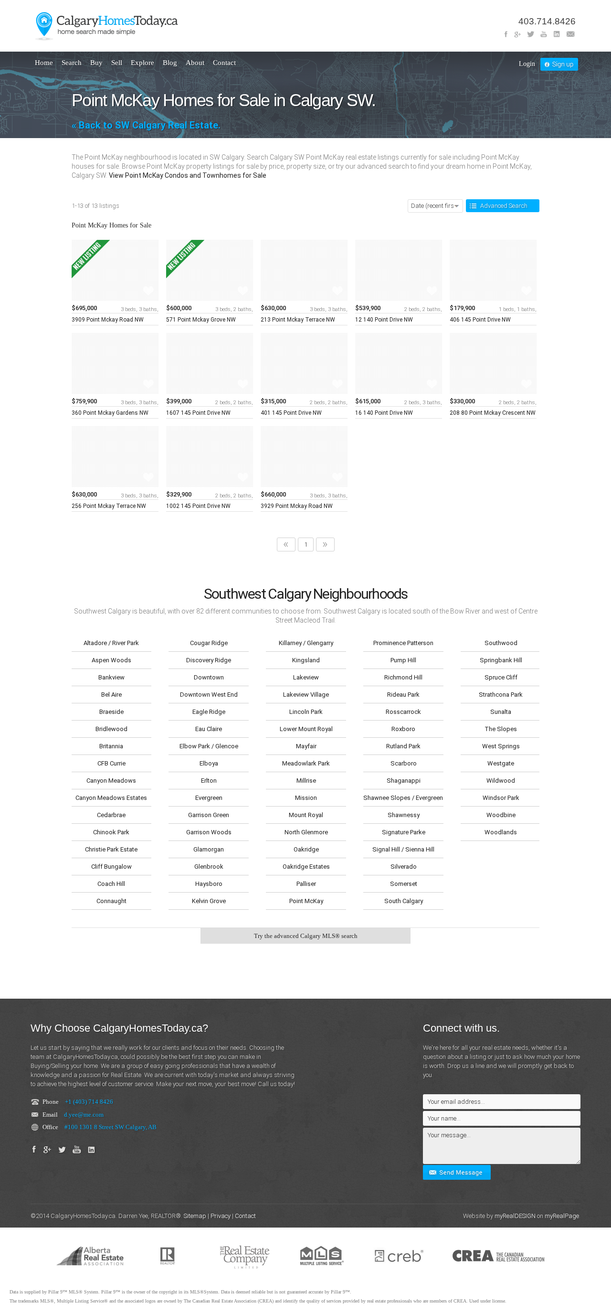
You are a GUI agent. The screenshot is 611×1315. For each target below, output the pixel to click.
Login (527, 63)
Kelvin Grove (209, 901)
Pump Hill (403, 660)
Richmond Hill (403, 677)
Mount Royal (306, 815)
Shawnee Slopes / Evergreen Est (403, 797)
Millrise (306, 780)
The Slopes (501, 729)
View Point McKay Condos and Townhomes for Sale (187, 175)
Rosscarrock (403, 711)
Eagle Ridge (208, 711)
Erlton (209, 780)
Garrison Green (208, 815)
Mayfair (306, 746)
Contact (224, 62)
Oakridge (306, 849)
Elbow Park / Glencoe (208, 746)
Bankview (111, 677)
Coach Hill (111, 883)
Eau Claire (208, 729)
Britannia (111, 746)
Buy (96, 62)
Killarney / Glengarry (306, 643)
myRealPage (562, 1215)
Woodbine (501, 815)
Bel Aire (111, 694)
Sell (116, 62)
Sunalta (500, 711)
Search (72, 62)
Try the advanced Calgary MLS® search (306, 935)
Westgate (500, 763)
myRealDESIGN (515, 1215)
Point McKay (306, 901)
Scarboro (403, 763)
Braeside (111, 711)
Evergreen (208, 797)
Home (44, 62)
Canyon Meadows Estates (111, 797)
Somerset (403, 883)
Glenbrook (208, 866)
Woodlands (501, 832)
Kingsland (306, 660)
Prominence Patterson (403, 643)
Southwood (501, 643)
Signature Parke (403, 832)
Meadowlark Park (306, 763)
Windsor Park (501, 797)
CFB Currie (111, 763)
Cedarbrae (111, 815)
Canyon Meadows (111, 780)
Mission (306, 797)
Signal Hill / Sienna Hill (403, 849)
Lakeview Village (306, 694)
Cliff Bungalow (111, 866)
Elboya (209, 763)
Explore (142, 62)
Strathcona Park (501, 694)
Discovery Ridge (208, 660)
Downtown (209, 677)
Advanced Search (503, 205)
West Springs (501, 746)
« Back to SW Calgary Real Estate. (146, 125)
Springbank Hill (501, 660)
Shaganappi (404, 780)
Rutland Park (403, 746)
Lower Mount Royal (306, 729)
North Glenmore (306, 832)
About (195, 62)
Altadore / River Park (111, 643)
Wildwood (500, 780)
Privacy (221, 1215)
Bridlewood (111, 729)
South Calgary (403, 901)
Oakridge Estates (306, 866)
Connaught (111, 901)
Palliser (306, 883)
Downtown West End (209, 694)
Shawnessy (404, 815)
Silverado (403, 866)
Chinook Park (111, 832)
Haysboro (208, 883)
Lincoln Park (306, 711)
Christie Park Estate (111, 849)
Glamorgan (208, 849)
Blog (170, 62)
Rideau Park (403, 694)
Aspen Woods (111, 660)
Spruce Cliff (501, 677)
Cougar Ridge (209, 643)
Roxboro (403, 729)
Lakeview (306, 677)
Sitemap (195, 1215)
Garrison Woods (209, 832)
